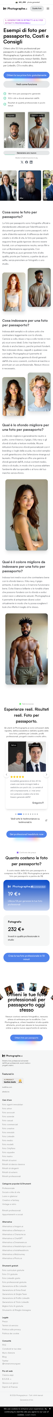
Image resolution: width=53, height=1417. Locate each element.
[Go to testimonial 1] (15, 814)
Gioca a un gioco (10, 1383)
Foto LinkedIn (8, 1136)
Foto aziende (8, 1116)
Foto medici (7, 1140)
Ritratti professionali (11, 1176)
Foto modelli (7, 1144)
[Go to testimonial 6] (30, 814)
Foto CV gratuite (10, 1274)
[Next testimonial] (46, 774)
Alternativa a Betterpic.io (13, 1230)
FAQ (4, 1345)
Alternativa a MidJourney (13, 1254)
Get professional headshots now (26, 834)
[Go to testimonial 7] (32, 814)
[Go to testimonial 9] (37, 814)
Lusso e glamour (9, 1196)
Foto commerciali (10, 1124)
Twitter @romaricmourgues (11, 1362)
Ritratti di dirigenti (10, 1168)
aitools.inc (5, 1092)
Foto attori (7, 1108)
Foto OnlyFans (8, 1148)
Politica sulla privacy (11, 1329)
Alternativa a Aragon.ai (12, 1226)
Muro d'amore (8, 1353)
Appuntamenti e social (12, 1214)
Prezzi (5, 1321)
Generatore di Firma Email (14, 1290)
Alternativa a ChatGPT (12, 1238)
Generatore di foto (26, 1400)
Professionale (8, 1188)
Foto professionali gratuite (14, 1282)
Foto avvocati (8, 1112)
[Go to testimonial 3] (23, 814)
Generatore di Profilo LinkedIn (16, 1298)
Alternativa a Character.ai (14, 1234)
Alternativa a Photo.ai (12, 1258)
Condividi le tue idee (11, 1349)
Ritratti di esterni (9, 1172)
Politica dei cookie (10, 1333)
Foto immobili (8, 1132)
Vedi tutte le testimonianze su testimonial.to (25, 820)
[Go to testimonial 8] (35, 814)
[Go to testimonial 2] (20, 814)
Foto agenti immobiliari (12, 1104)
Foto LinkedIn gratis (11, 1278)
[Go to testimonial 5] (28, 814)
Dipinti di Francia (10, 1387)
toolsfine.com (7, 1087)
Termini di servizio (10, 1325)
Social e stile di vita (11, 1192)
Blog (4, 1357)
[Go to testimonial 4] (26, 814)
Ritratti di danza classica (13, 1164)
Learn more (30, 1415)
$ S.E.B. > (6, 1379)
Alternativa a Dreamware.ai (14, 1242)
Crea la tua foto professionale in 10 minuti (26, 957)
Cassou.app (8, 1375)
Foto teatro (7, 1156)
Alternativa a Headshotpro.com (16, 1246)
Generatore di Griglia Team (14, 1294)
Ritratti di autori (9, 1160)
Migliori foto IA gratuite (12, 1306)
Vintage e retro (9, 1204)
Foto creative (8, 1128)
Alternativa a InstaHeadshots (15, 1250)
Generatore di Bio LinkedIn (14, 1286)
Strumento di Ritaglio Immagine (16, 1310)
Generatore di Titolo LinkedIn (15, 1302)
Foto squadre (8, 1152)
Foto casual (7, 1120)
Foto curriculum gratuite (13, 1270)
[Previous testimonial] (6, 774)
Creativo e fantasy (10, 1200)
